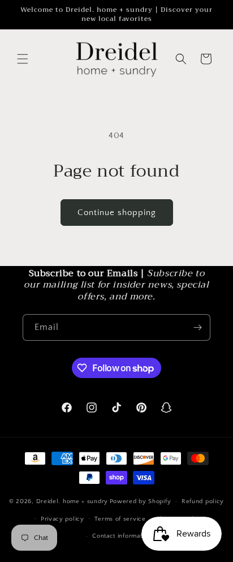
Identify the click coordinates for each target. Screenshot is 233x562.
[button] (22, 58)
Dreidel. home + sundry (72, 501)
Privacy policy (62, 519)
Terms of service (119, 519)
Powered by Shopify (140, 501)
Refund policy (203, 501)
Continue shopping (116, 212)
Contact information (121, 536)
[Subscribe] (197, 327)
